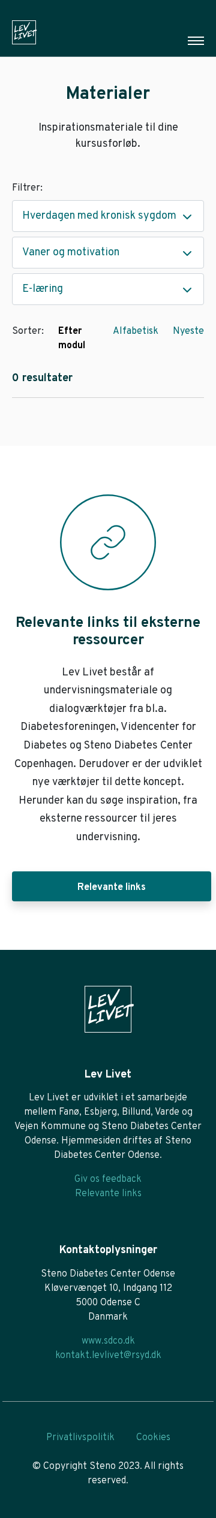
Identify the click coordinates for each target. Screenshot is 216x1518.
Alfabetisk (135, 331)
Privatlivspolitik (80, 1438)
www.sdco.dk (108, 1341)
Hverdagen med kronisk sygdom (99, 216)
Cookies (153, 1438)
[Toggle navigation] (196, 40)
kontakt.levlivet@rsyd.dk (108, 1356)
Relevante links (111, 888)
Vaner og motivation (70, 252)
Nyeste (188, 331)
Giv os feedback (108, 1179)
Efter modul (71, 338)
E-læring (42, 289)
